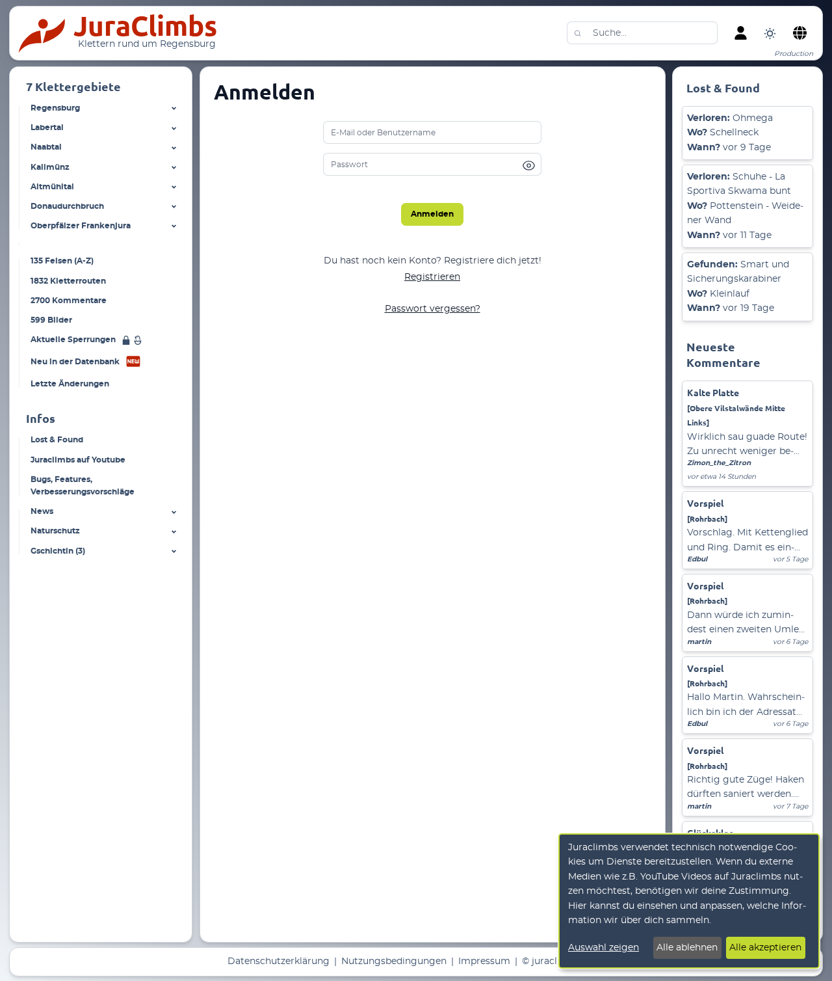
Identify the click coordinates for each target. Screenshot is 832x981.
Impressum (484, 961)
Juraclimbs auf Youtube (78, 459)
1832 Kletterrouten (68, 280)
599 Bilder (51, 319)
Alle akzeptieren (765, 947)
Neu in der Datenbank (75, 362)
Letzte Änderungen (70, 384)
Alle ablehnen (687, 947)
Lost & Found (57, 440)
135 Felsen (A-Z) (62, 261)
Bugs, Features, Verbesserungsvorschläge (83, 485)
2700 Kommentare (69, 300)
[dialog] (689, 901)
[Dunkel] (770, 33)
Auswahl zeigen (603, 947)
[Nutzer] (740, 33)
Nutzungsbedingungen (394, 961)
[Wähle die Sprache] (799, 33)
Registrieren (432, 277)
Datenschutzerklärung (279, 961)
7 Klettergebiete (73, 87)
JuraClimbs (145, 25)
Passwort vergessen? (432, 309)
